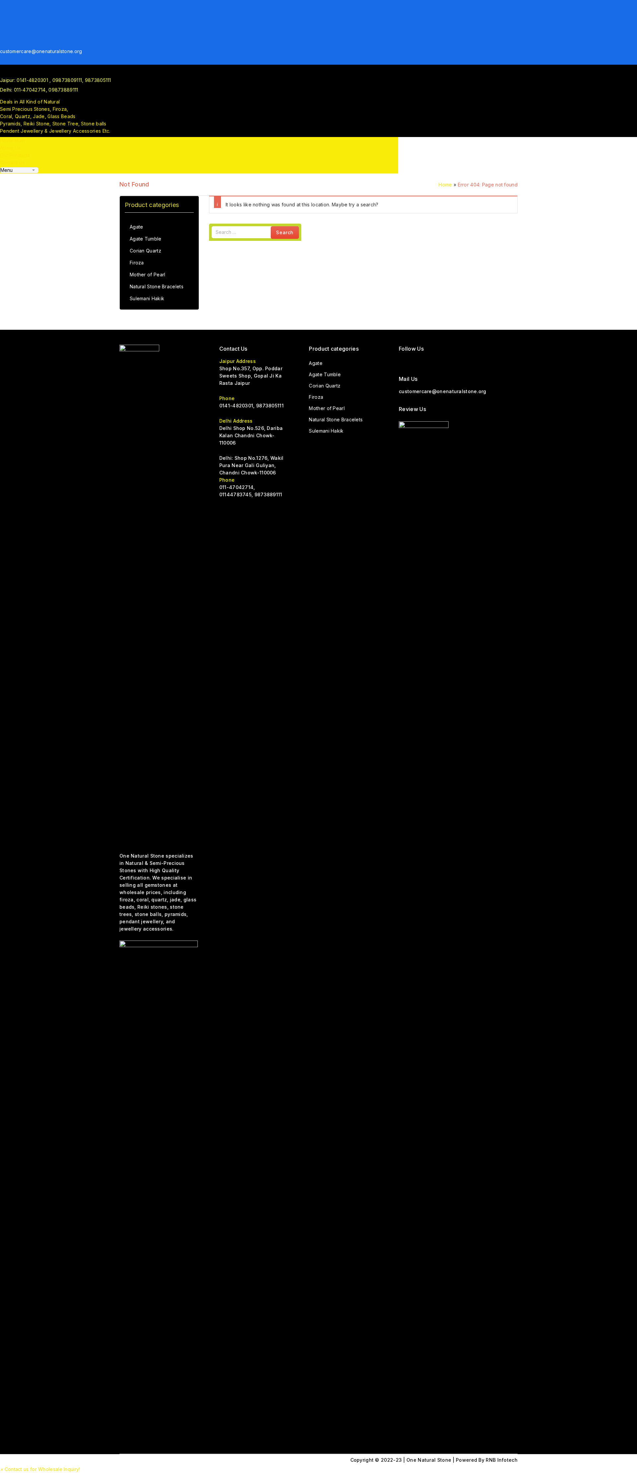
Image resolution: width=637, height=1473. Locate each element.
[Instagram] (2, 20)
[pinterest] (2, 35)
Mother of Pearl (148, 274)
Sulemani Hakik (147, 298)
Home (445, 184)
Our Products (15, 155)
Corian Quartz (145, 250)
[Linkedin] (2, 42)
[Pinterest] (453, 361)
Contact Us (12, 162)
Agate (136, 227)
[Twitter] (2, 13)
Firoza (137, 262)
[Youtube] (2, 28)
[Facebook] (2, 6)
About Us (10, 148)
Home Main (13, 140)
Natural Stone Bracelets (156, 286)
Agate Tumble (146, 239)
